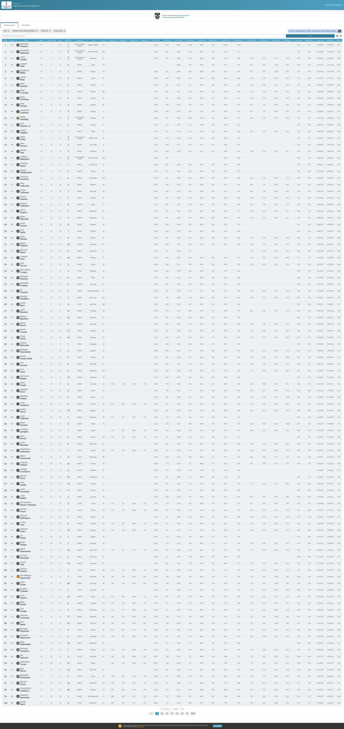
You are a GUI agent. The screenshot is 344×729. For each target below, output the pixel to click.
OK (340, 31)
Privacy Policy (140, 726)
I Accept (217, 726)
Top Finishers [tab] (26, 25)
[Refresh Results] (341, 35)
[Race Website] (7, 5)
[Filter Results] (337, 35)
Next (192, 713)
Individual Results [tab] (9, 25)
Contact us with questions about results (173, 17)
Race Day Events (182, 15)
